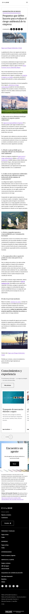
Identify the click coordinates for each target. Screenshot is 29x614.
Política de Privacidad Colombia (8, 597)
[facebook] (11, 29)
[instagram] (14, 586)
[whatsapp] (22, 29)
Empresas (4, 541)
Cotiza (3, 537)
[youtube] (10, 586)
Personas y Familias (8, 531)
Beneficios (3, 579)
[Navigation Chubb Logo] (5, 3)
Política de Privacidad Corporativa (8, 594)
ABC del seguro (5, 566)
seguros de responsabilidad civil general (13, 122)
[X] (19, 29)
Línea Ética (14, 601)
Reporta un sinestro (6, 515)
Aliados (3, 581)
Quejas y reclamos (5, 563)
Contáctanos (4, 517)
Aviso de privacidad (21, 597)
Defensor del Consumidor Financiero (9, 599)
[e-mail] (16, 29)
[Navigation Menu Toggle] (27, 2)
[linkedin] (14, 29)
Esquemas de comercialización (12, 572)
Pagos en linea (4, 534)
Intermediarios (6, 552)
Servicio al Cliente (7, 559)
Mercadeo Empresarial (6, 576)
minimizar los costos (16, 301)
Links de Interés (5, 568)
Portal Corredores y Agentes (8, 555)
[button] (3, 437)
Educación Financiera (6, 601)
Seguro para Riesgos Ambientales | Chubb (11, 48)
